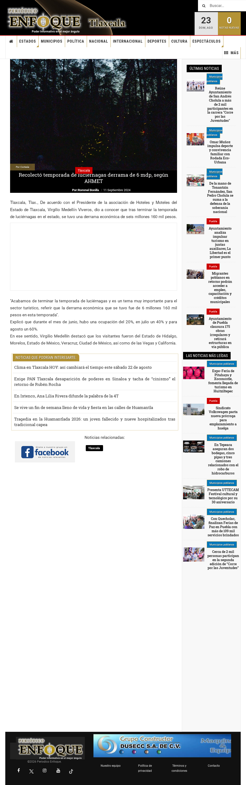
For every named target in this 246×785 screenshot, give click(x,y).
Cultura (179, 41)
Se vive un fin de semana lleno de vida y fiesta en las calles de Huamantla (83, 407)
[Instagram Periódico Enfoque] (44, 771)
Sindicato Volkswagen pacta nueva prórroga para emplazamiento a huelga (223, 418)
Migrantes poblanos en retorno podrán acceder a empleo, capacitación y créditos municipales (220, 287)
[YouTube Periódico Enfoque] (58, 771)
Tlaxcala (94, 448)
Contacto (214, 765)
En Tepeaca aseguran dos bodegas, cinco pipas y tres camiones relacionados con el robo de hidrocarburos (223, 458)
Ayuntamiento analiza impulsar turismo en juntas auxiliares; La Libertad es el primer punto (220, 242)
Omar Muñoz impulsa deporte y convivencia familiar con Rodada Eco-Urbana (220, 152)
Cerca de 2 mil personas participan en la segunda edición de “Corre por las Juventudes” (223, 559)
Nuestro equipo (111, 765)
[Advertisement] (93, 256)
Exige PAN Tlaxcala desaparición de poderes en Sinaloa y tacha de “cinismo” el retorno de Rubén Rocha (94, 381)
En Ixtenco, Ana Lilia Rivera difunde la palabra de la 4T (66, 396)
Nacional (98, 41)
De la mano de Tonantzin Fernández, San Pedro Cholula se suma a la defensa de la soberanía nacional (220, 197)
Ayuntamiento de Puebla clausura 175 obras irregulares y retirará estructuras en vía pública (220, 332)
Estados (27, 41)
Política (75, 41)
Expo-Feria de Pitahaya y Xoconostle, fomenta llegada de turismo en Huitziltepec (223, 381)
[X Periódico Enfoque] (31, 771)
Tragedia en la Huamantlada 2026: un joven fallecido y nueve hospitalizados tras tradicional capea (94, 421)
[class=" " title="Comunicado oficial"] (195, 85)
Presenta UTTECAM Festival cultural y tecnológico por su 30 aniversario (223, 495)
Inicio (11, 41)
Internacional (128, 41)
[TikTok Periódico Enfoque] (71, 771)
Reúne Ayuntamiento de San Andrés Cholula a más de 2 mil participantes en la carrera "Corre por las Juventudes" (220, 104)
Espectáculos (206, 41)
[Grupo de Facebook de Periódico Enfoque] (45, 447)
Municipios (51, 41)
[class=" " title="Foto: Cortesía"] (195, 229)
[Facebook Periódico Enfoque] (18, 771)
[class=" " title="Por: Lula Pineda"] (193, 554)
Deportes (157, 41)
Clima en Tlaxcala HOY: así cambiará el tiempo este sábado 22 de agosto (83, 367)
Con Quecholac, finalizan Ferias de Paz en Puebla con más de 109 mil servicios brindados (223, 526)
